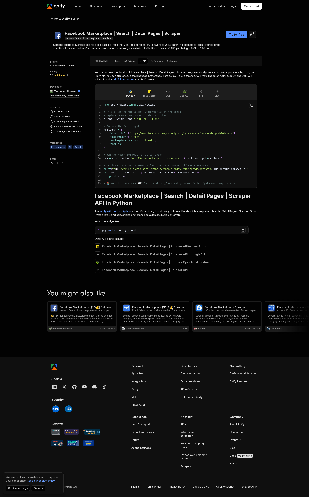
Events (234, 439)
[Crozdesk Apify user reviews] (88, 443)
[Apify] (56, 6)
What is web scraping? (188, 434)
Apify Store (138, 373)
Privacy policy (177, 486)
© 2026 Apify (250, 486)
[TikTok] (104, 387)
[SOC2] (68, 409)
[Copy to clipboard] (251, 105)
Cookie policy (201, 486)
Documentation (190, 373)
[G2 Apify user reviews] (57, 443)
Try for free (236, 34)
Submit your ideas (142, 432)
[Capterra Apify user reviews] (91, 432)
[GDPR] (56, 409)
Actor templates (190, 381)
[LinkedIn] (54, 387)
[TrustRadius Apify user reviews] (73, 443)
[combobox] (252, 34)
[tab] (101, 61)
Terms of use (154, 486)
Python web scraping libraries (194, 456)
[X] (64, 387)
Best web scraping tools (192, 445)
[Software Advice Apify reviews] (71, 432)
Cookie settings (225, 486)
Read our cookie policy (41, 480)
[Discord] (94, 387)
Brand (233, 463)
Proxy (134, 389)
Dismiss (38, 488)
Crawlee (136, 404)
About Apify (237, 424)
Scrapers (186, 466)
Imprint (135, 486)
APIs (183, 424)
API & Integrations (123, 79)
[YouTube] (84, 387)
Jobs (241, 455)
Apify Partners (238, 381)
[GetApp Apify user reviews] (56, 432)
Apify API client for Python (115, 211)
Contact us (236, 432)
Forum (135, 439)
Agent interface (141, 447)
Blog (232, 447)
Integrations (139, 381)
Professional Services (243, 373)
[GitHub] (74, 387)
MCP (134, 397)
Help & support (140, 424)
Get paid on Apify (191, 397)
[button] (145, 366)
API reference (189, 389)
